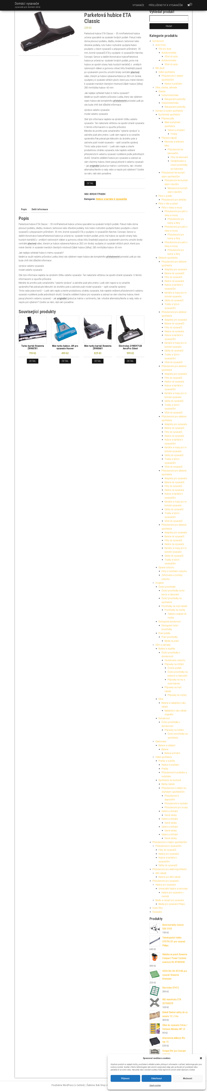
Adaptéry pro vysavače (176, 269)
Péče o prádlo (165, 195)
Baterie (165, 749)
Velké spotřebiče (167, 72)
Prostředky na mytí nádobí (174, 606)
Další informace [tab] (40, 209)
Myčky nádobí (168, 784)
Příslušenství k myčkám (176, 803)
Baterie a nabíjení (167, 745)
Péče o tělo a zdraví (168, 203)
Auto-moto (160, 45)
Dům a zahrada (162, 644)
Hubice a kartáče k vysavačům (111, 199)
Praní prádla (164, 633)
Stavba (162, 91)
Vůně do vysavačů (173, 362)
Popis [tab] (24, 209)
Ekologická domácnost (170, 621)
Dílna (161, 699)
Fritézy (174, 133)
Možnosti (187, 1078)
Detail (90, 183)
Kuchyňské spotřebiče (169, 114)
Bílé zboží (159, 68)
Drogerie (159, 582)
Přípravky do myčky (177, 695)
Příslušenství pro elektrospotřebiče (169, 869)
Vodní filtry (157, 908)
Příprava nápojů (169, 137)
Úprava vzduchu (166, 567)
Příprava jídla (168, 118)
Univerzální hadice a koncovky (173, 888)
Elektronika (160, 741)
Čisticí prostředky (167, 586)
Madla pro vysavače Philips (172, 904)
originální (94, 165)
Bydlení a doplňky (167, 648)
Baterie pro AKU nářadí (169, 877)
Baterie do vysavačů (174, 273)
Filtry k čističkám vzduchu (174, 571)
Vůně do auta (171, 56)
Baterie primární (172, 753)
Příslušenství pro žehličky (174, 199)
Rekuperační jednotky (175, 99)
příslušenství (120, 100)
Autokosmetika (169, 52)
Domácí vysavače (27, 3)
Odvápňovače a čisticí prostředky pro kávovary (179, 165)
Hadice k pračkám (173, 83)
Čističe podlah (174, 668)
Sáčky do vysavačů (174, 300)
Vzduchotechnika (170, 95)
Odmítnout (156, 1078)
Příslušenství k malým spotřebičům (169, 842)
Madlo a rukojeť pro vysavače (169, 900)
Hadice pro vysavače (169, 853)
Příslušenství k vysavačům (166, 5)
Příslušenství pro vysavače (165, 880)
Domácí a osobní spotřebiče (169, 110)
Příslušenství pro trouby (176, 807)
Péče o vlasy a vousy (172, 207)
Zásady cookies (155, 1085)
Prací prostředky (170, 637)
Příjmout (125, 1078)
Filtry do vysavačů (173, 277)
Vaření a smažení (176, 130)
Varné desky (171, 815)
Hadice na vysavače (174, 281)
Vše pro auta (165, 48)
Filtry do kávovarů (179, 157)
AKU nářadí (160, 873)
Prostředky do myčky (175, 609)
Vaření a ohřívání (170, 811)
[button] (200, 1058)
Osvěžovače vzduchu (175, 660)
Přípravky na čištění (174, 664)
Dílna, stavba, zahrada (166, 87)
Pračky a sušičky (167, 760)
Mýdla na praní (172, 640)
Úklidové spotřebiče (168, 257)
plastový (135, 72)
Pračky (165, 768)
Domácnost (158, 41)
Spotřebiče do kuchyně (170, 780)
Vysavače (138, 5)
